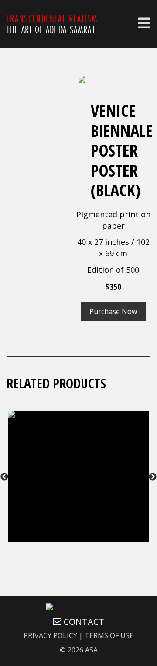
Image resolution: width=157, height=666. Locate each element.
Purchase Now (113, 311)
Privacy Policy (50, 635)
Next (152, 477)
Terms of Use (109, 635)
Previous (4, 477)
